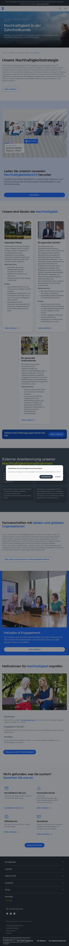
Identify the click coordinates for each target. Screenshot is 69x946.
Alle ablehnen (41, 940)
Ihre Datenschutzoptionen (57, 940)
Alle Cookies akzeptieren (25, 940)
